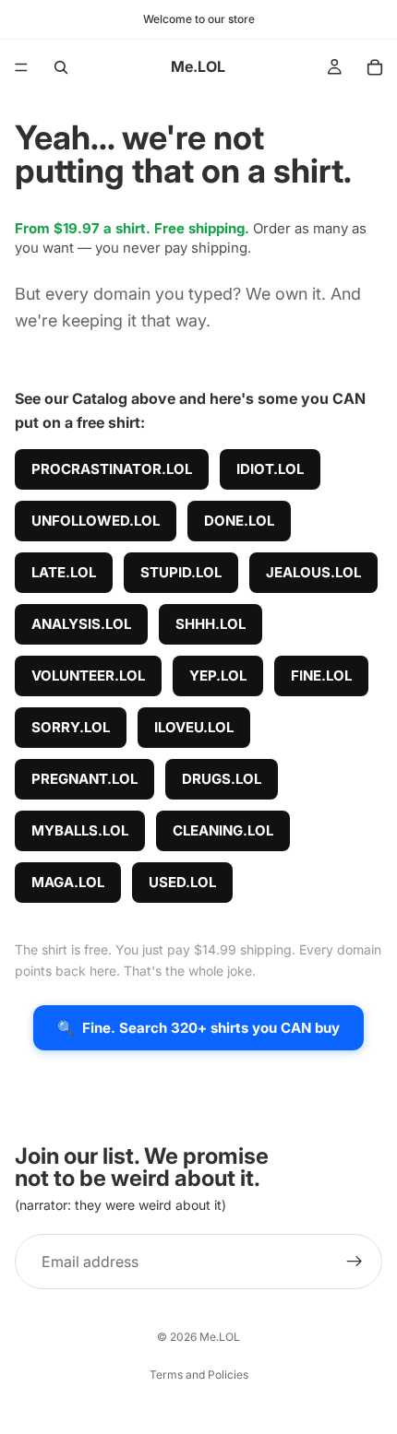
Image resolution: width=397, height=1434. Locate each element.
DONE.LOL (239, 520)
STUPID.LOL (181, 572)
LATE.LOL (63, 572)
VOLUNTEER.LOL (88, 675)
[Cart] (375, 67)
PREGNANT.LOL (84, 779)
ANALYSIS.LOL (81, 624)
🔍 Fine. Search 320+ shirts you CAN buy (198, 1028)
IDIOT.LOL (270, 469)
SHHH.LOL (210, 624)
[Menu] (21, 67)
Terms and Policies (199, 1374)
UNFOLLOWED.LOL (95, 520)
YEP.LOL (218, 675)
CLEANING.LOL (223, 830)
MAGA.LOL (67, 882)
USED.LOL (182, 882)
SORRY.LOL (70, 727)
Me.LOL (219, 1337)
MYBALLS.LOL (79, 830)
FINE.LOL (321, 675)
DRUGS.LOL (221, 779)
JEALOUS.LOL (313, 572)
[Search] (61, 67)
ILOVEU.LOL (194, 727)
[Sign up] (354, 1262)
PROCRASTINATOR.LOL (111, 469)
